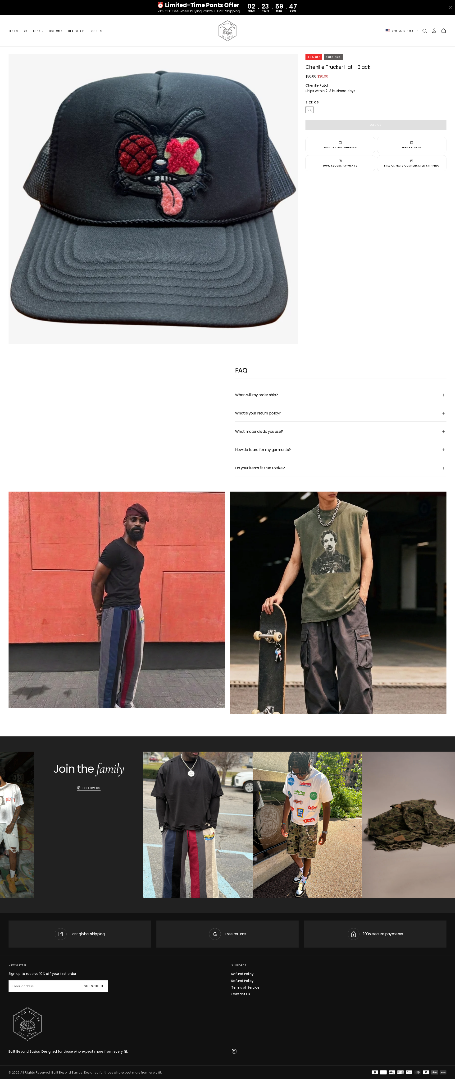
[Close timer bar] (450, 7)
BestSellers (18, 31)
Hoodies (96, 31)
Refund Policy (242, 974)
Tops (36, 31)
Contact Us (240, 994)
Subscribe (94, 986)
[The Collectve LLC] (27, 1024)
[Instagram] (234, 1051)
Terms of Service (245, 987)
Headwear (76, 31)
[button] (425, 31)
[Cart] (443, 31)
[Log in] (434, 31)
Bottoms (56, 31)
